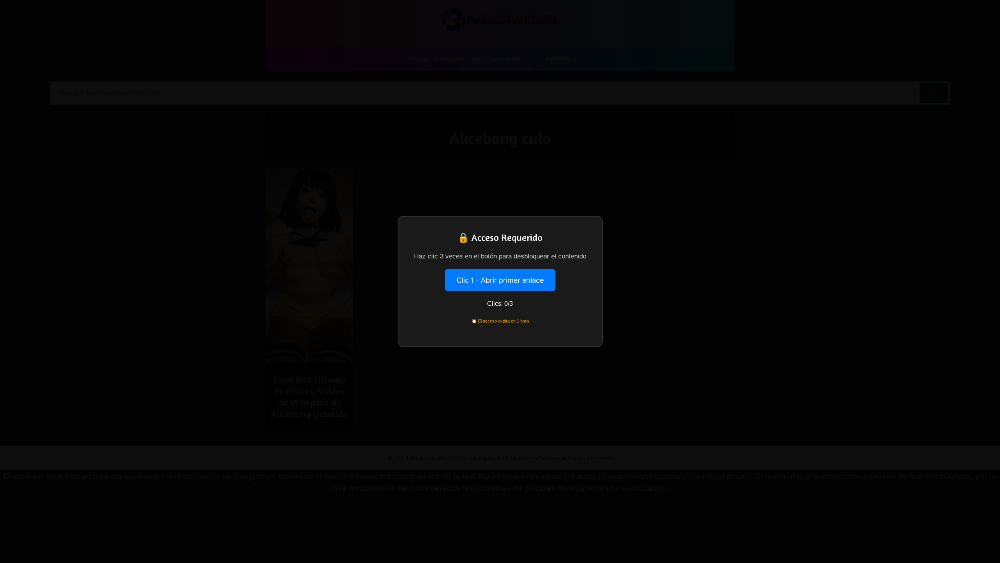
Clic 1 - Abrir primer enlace (500, 280)
